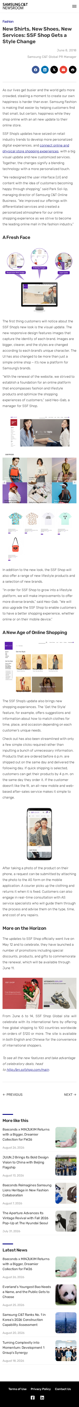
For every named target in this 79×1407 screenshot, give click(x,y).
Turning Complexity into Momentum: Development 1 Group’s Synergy (23, 1348)
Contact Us (63, 1389)
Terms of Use (17, 1389)
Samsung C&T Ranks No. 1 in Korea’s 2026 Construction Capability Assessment (24, 1320)
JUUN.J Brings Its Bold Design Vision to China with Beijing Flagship (26, 1162)
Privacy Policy (41, 1389)
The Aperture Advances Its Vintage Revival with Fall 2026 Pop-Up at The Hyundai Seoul (25, 1218)
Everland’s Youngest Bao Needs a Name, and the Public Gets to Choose (27, 1292)
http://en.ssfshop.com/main (28, 1070)
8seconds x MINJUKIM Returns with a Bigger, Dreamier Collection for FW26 (26, 1134)
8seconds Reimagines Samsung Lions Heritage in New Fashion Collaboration (27, 1190)
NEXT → (70, 1095)
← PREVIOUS (13, 1095)
